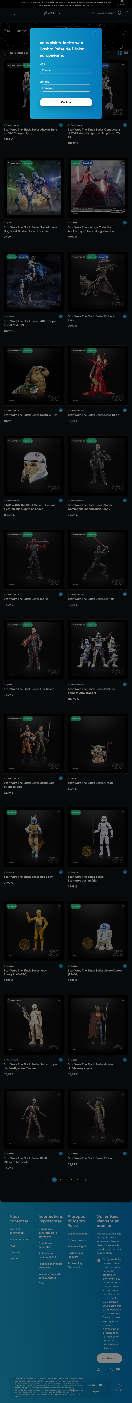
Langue (44, 81)
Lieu (42, 63)
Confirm (66, 102)
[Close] (95, 34)
